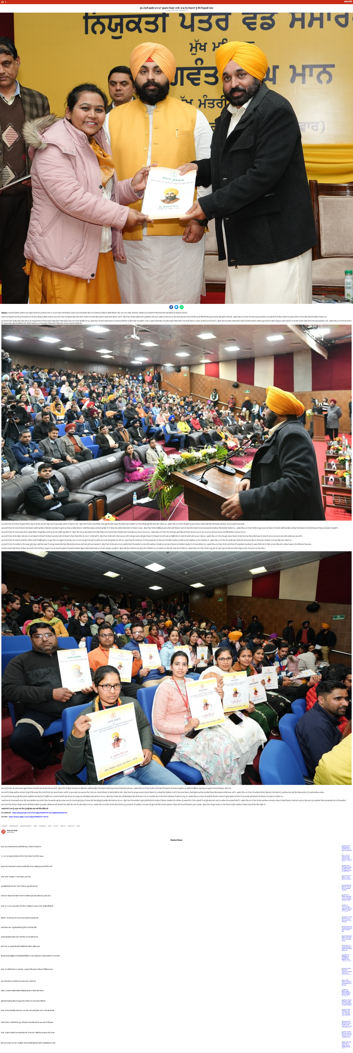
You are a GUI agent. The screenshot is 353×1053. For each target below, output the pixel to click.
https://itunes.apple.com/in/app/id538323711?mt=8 (28, 817)
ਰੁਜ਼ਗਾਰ (78, 826)
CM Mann (4, 826)
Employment (42, 826)
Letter (49, 826)
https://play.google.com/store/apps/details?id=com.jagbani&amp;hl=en (40, 813)
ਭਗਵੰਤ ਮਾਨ (62, 826)
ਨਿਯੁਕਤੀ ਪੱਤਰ (71, 826)
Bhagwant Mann (14, 826)
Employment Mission (25, 826)
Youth (35, 826)
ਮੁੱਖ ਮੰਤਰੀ (56, 826)
